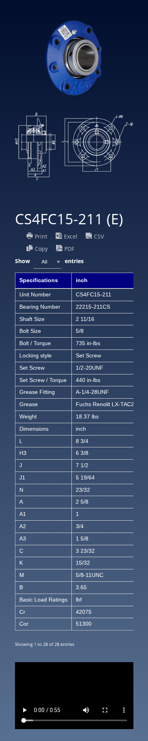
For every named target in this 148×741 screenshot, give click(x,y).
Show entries (49, 261)
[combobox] (47, 262)
